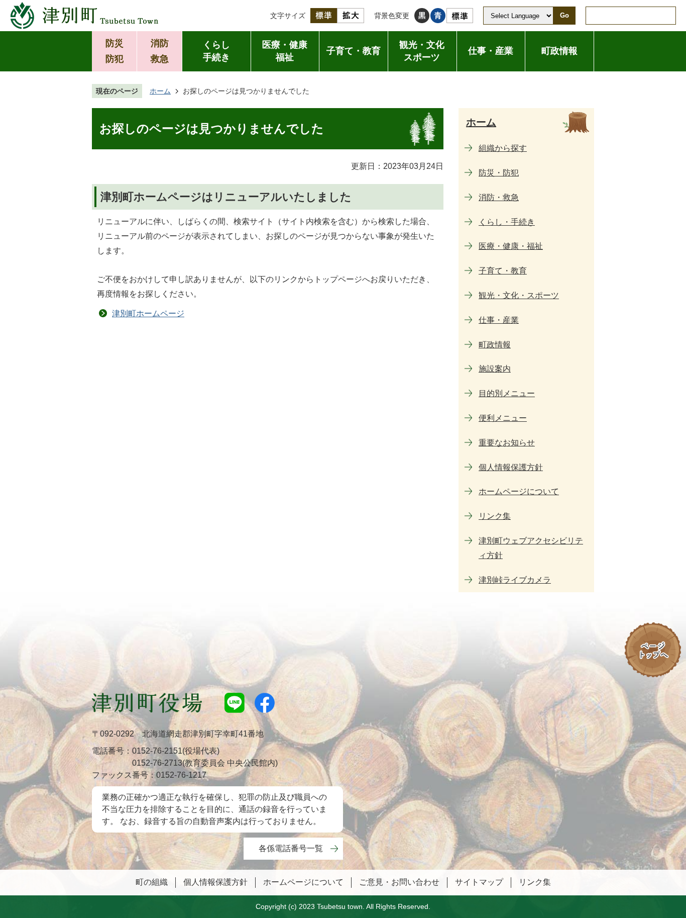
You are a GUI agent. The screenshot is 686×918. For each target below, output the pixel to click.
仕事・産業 (490, 51)
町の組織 (152, 882)
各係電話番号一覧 (291, 848)
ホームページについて (303, 882)
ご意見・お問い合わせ (399, 882)
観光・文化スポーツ (421, 51)
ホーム (160, 91)
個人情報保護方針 (215, 882)
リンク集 (535, 882)
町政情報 (559, 51)
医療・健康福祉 (284, 51)
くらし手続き (216, 51)
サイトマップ (479, 882)
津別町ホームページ (148, 313)
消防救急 (160, 51)
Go (564, 15)
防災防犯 (114, 51)
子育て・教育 (353, 51)
